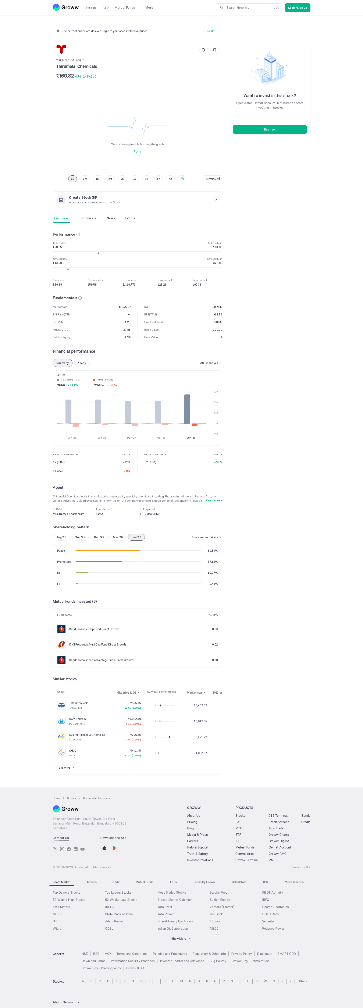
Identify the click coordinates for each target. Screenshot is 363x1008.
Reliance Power (273, 928)
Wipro (57, 928)
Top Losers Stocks (118, 892)
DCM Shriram (77, 719)
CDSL (109, 928)
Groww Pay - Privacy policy (101, 968)
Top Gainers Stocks (66, 892)
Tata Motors (61, 907)
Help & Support (198, 847)
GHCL (72, 751)
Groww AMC (278, 853)
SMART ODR (287, 953)
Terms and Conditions (132, 953)
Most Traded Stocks (171, 892)
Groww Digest (279, 841)
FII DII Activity (272, 892)
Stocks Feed (218, 892)
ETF (238, 834)
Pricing (192, 822)
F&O (238, 822)
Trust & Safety (197, 853)
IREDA (109, 907)
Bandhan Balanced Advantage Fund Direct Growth (101, 660)
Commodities (245, 853)
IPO (238, 841)
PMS (272, 860)
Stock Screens (279, 822)
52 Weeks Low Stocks (121, 899)
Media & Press (197, 834)
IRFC (265, 899)
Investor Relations (200, 860)
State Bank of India (119, 914)
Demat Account (280, 847)
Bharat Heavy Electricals (175, 921)
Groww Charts (279, 834)
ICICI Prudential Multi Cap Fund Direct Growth (97, 644)
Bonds (305, 815)
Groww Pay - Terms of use (251, 961)
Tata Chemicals (78, 703)
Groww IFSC (135, 968)
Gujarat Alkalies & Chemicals (87, 735)
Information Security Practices (133, 961)
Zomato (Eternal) (222, 907)
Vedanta (268, 921)
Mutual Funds (245, 847)
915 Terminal (278, 815)
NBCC (214, 928)
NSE (85, 953)
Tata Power (165, 914)
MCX (107, 953)
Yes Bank (216, 914)
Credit (305, 822)
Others (302, 981)
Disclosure (264, 953)
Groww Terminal (247, 860)
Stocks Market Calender (174, 899)
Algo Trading (277, 828)
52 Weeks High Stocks (69, 899)
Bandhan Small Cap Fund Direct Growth (94, 629)
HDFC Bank (270, 914)
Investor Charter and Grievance (182, 961)
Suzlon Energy (220, 899)
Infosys (215, 921)
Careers (192, 841)
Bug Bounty (217, 961)
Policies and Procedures (170, 953)
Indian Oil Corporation (172, 928)
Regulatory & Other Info (209, 953)
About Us (193, 815)
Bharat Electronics (275, 907)
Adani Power (114, 921)
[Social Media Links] (55, 849)
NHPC (57, 914)
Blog (190, 828)
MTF (238, 828)
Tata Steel (164, 907)
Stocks (240, 815)
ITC (55, 921)
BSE (96, 953)
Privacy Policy (241, 953)
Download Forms (94, 961)
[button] (78, 234)
